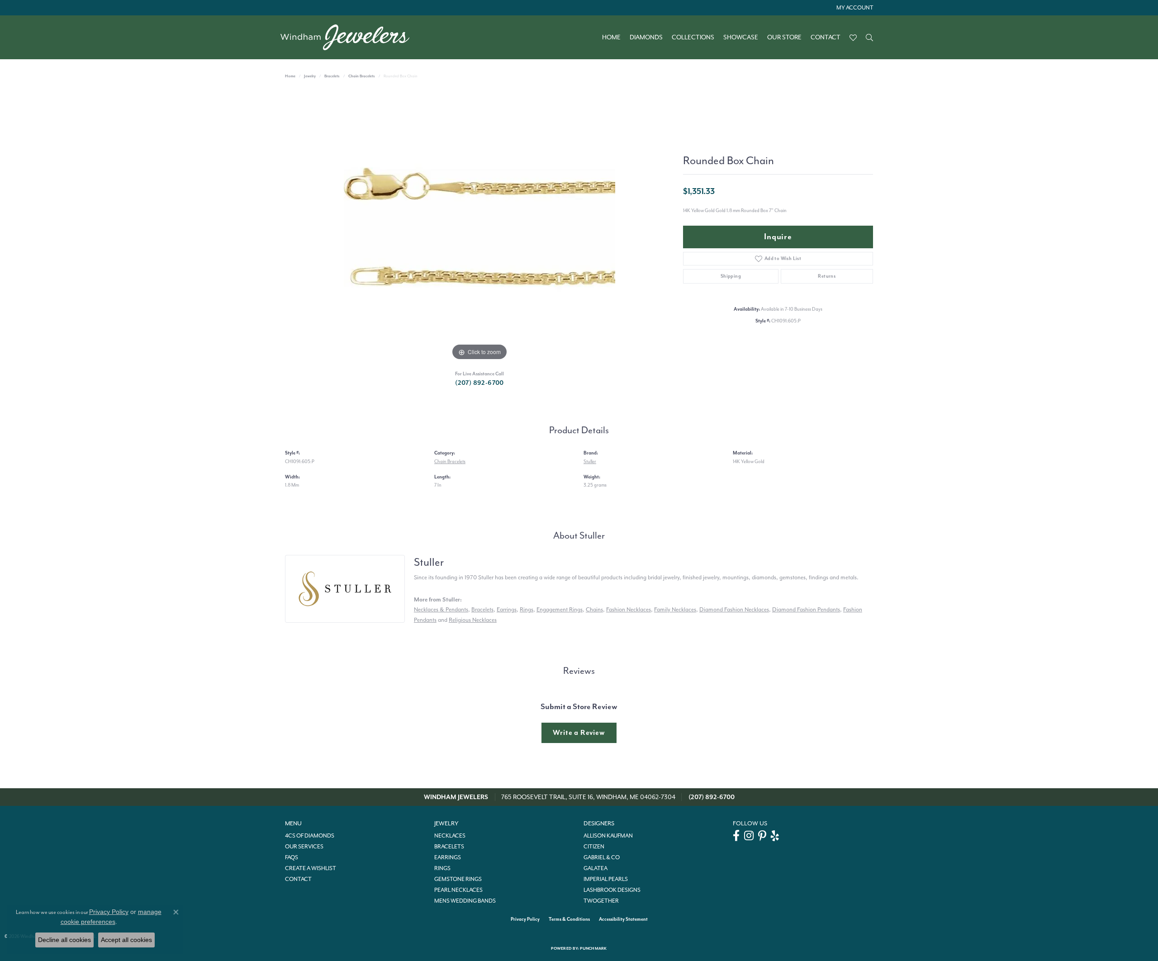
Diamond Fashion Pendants (806, 609)
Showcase (740, 37)
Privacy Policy (525, 919)
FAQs (291, 857)
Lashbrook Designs (612, 890)
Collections (693, 37)
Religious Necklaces (473, 620)
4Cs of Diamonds (309, 835)
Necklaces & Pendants (441, 609)
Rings (526, 609)
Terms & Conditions (569, 919)
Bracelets (332, 76)
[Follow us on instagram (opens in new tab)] (749, 835)
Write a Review (579, 732)
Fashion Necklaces (628, 609)
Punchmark (593, 948)
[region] (479, 227)
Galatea (595, 868)
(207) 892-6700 (479, 383)
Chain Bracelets (361, 76)
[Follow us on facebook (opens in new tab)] (736, 835)
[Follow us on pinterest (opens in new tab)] (762, 835)
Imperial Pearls (606, 879)
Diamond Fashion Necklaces (734, 609)
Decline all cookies (64, 939)
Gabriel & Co (602, 857)
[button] (854, 7)
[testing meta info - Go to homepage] (349, 37)
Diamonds (646, 37)
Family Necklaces (675, 609)
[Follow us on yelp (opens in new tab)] (775, 835)
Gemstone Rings (458, 879)
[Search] (869, 37)
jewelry (310, 76)
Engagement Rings (559, 609)
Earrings (507, 609)
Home (611, 37)
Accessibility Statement (623, 919)
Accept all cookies (126, 939)
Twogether (601, 900)
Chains (594, 609)
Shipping (731, 276)
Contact (825, 37)
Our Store (784, 37)
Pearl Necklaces (458, 890)
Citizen (594, 846)
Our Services (304, 846)
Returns (826, 276)
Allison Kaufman (608, 835)
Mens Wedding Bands (465, 900)
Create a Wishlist (310, 868)
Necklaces (449, 835)
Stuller (590, 461)
